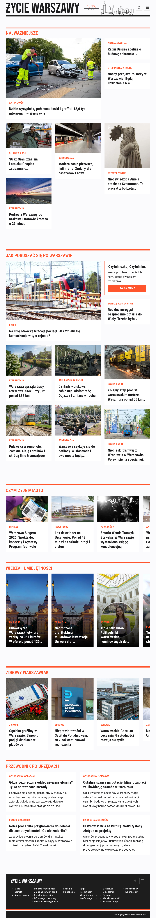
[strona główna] (43, 8)
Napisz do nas (21, 895)
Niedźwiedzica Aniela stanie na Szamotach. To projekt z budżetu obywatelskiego (126, 184)
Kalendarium (131, 892)
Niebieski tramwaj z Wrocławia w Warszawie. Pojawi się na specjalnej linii (126, 455)
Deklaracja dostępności (46, 901)
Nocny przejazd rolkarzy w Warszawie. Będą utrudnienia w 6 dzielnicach (127, 78)
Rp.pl (82, 888)
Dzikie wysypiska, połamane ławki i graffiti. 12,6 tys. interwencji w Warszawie (47, 111)
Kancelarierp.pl (110, 901)
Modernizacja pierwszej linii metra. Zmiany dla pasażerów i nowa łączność (75, 168)
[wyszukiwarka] (139, 8)
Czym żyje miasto (24, 490)
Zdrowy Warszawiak (27, 672)
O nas (17, 888)
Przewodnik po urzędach (32, 766)
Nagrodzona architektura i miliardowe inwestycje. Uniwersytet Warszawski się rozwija (72, 637)
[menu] (147, 8)
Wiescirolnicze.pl (89, 895)
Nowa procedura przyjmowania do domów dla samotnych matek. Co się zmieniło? (39, 828)
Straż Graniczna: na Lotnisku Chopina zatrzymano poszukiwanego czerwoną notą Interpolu (27, 164)
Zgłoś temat (127, 288)
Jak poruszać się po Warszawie (39, 255)
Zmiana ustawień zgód (45, 892)
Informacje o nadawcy (45, 898)
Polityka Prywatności (44, 888)
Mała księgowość (111, 898)
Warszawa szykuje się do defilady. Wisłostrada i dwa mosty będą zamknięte (76, 451)
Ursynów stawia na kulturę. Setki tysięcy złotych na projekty (112, 828)
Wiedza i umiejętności (29, 568)
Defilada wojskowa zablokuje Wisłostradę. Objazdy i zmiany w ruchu (77, 391)
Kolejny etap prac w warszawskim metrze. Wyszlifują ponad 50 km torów (125, 395)
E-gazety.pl (108, 892)
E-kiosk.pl (108, 888)
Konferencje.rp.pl (89, 898)
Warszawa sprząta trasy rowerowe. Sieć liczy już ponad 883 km (27, 391)
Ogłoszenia (69, 892)
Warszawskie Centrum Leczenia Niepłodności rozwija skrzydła (117, 735)
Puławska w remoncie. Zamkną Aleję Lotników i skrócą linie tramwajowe (27, 451)
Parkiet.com (86, 892)
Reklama (67, 888)
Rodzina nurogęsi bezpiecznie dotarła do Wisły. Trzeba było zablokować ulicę (125, 314)
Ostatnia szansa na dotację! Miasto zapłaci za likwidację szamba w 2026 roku (114, 784)
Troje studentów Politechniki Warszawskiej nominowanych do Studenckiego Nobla (115, 637)
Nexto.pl (107, 895)
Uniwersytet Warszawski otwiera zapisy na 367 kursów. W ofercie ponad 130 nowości (25, 637)
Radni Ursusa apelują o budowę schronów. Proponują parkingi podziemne (124, 51)
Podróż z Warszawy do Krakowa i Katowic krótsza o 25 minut (28, 219)
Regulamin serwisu (43, 895)
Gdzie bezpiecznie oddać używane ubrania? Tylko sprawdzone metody (41, 784)
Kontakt (18, 892)
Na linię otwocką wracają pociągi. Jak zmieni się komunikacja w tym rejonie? (44, 333)
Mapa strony (131, 888)
